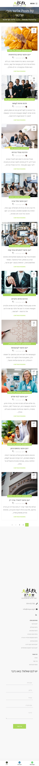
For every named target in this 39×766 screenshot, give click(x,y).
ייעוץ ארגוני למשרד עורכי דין (19, 500)
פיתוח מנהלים (24, 148)
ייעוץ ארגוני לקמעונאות (19, 347)
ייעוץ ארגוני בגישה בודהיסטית (19, 54)
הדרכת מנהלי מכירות (19, 152)
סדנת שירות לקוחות (19, 103)
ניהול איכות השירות (12, 99)
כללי (14, 50)
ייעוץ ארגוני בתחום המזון (19, 448)
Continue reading (20, 71)
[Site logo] (19, 3)
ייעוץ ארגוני (18, 50)
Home (18, 19)
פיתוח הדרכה (17, 148)
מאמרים (10, 50)
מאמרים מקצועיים (26, 50)
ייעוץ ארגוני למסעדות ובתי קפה (19, 250)
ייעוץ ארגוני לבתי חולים (19, 396)
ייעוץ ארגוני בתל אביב (20, 201)
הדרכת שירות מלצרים (20, 298)
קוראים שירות (21, 99)
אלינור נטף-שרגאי (14, 12)
